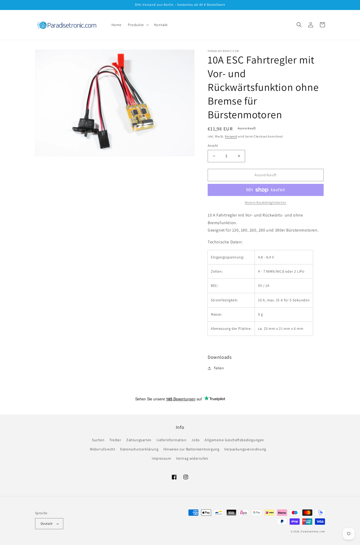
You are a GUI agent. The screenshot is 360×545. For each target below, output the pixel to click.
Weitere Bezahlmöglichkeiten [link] (265, 202)
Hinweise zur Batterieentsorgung (191, 449)
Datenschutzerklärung (139, 449)
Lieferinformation (172, 440)
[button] (138, 24)
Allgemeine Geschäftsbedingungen (234, 440)
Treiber (115, 440)
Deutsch (47, 523)
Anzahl (213, 145)
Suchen (98, 440)
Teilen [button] (219, 368)
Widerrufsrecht (102, 449)
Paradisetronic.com (313, 531)
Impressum (161, 458)
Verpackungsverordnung (245, 449)
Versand (231, 136)
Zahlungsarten (139, 440)
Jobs (195, 440)
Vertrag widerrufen (192, 458)
